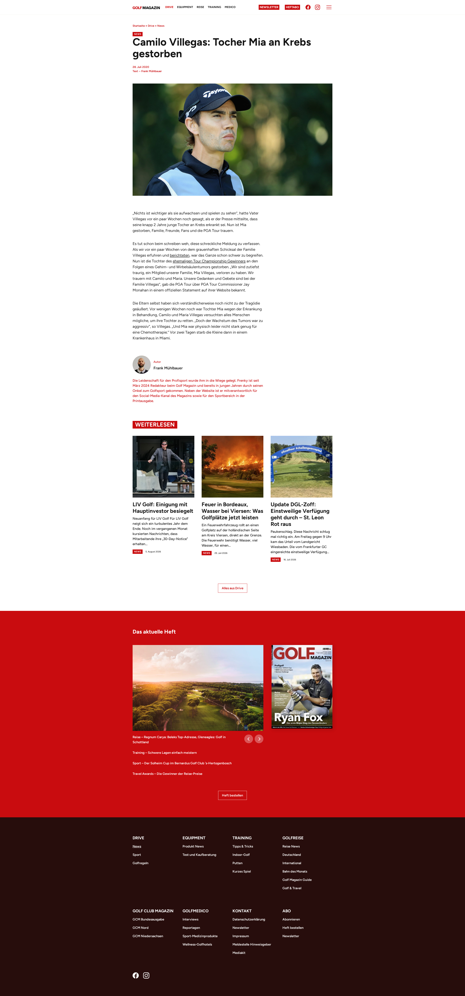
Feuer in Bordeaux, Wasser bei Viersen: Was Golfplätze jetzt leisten (232, 511)
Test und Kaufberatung (199, 855)
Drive (169, 7)
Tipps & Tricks (242, 846)
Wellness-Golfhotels (197, 944)
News (160, 25)
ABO (286, 910)
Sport (137, 855)
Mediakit (238, 953)
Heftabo (292, 7)
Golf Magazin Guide (297, 880)
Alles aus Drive (232, 588)
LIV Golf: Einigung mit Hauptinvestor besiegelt (163, 507)
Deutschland (291, 855)
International (291, 863)
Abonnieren (291, 919)
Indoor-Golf (241, 855)
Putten (237, 863)
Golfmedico (196, 910)
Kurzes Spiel (241, 871)
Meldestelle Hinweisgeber (251, 944)
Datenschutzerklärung (248, 919)
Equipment (185, 7)
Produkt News (193, 846)
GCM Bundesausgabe (148, 919)
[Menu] (329, 7)
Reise (200, 7)
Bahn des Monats (294, 871)
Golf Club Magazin (153, 910)
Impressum (240, 936)
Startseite (139, 25)
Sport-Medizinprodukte (200, 936)
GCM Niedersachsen (148, 936)
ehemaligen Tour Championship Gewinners (209, 261)
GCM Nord (141, 928)
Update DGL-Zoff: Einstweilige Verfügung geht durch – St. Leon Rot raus (300, 514)
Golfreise (293, 837)
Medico (230, 7)
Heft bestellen (232, 795)
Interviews (190, 919)
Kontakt (242, 910)
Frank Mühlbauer (151, 71)
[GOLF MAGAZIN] (146, 7)
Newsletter (269, 7)
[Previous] (248, 739)
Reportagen (191, 928)
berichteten (179, 255)
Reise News (291, 846)
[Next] (259, 739)
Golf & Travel (291, 888)
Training (214, 7)
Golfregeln (140, 863)
